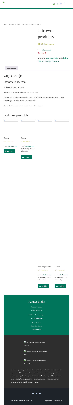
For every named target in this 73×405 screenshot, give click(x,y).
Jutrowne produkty (29, 24)
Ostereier (41, 61)
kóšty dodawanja (46, 50)
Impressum (48, 400)
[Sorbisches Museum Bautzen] (31, 5)
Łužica (65, 58)
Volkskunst (55, 61)
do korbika (26, 157)
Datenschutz (58, 400)
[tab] (11, 68)
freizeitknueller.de (36, 326)
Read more (9, 151)
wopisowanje (11, 68)
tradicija (48, 61)
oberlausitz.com (36, 329)
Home (6, 24)
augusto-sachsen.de (36, 310)
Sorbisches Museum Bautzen (20, 400)
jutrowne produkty (15, 24)
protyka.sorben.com (36, 318)
